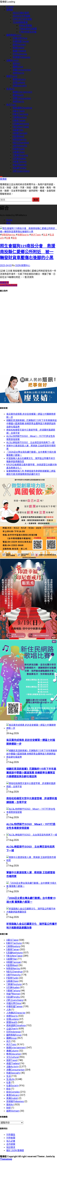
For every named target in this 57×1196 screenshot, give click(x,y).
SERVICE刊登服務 (21, 16)
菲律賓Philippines (21, 57)
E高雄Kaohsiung (21, 123)
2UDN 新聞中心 (22, 265)
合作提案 (10, 1144)
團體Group (18, 66)
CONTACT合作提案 (22, 19)
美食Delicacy (19, 79)
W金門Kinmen (20, 164)
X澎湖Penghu (19, 168)
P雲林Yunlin (19, 149)
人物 (8, 1009)
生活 (45, 234)
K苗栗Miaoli (18, 136)
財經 (8, 1107)
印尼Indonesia (20, 54)
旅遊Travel (11, 76)
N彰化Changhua (21, 142)
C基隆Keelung (20, 117)
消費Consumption (22, 70)
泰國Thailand (19, 51)
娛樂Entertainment (22, 92)
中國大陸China (20, 38)
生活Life (10, 89)
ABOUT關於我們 (21, 13)
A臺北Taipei (19, 111)
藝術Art (16, 63)
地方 (8, 1041)
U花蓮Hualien (19, 158)
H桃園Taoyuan (20, 133)
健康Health (18, 95)
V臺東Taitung (19, 161)
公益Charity (12, 1028)
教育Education (13, 1054)
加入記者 (10, 1141)
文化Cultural (12, 1057)
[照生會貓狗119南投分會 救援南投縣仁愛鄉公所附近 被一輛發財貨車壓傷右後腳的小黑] (28, 231)
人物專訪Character (15, 1012)
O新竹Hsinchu (20, 145)
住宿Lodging (19, 82)
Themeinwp (6, 1159)
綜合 (14, 238)
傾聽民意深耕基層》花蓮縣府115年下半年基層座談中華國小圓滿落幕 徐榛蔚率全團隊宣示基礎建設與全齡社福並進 (31, 423)
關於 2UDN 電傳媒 (15, 1150)
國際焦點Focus (13, 35)
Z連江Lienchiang (21, 171)
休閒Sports (18, 73)
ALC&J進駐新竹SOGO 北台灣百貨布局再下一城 (30, 442)
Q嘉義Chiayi (19, 152)
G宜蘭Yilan (18, 130)
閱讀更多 (4, 282)
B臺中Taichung (20, 114)
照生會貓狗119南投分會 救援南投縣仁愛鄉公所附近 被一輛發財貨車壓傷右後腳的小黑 (27, 252)
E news (10, 6)
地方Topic (11, 104)
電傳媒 (9, 9)
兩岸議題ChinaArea (22, 107)
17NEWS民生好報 (27, 32)
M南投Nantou (19, 139)
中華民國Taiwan (21, 41)
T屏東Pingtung (20, 155)
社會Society (12, 1085)
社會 (8, 238)
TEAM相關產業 (20, 22)
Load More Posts (8, 285)
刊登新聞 (10, 1138)
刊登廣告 (10, 1134)
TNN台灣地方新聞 (28, 28)
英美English (18, 47)
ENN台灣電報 (25, 25)
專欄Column (12, 1050)
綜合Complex (13, 1092)
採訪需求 (10, 1147)
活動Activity (12, 60)
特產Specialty (20, 85)
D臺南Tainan (19, 120)
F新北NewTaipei (21, 126)
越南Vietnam (19, 44)
